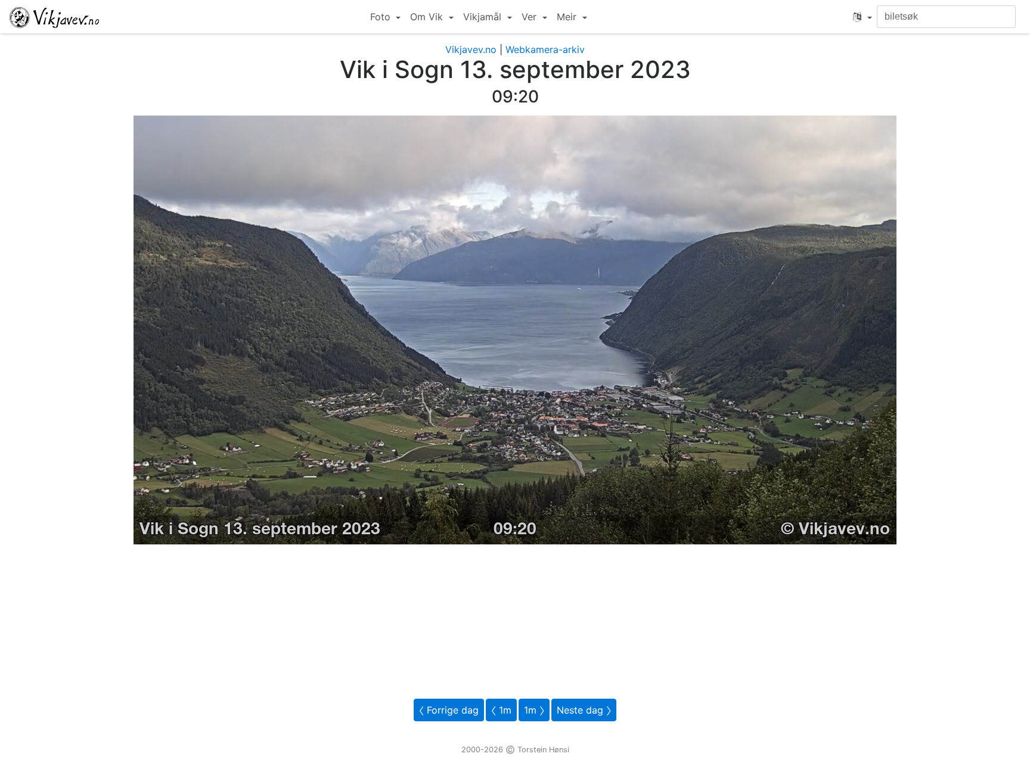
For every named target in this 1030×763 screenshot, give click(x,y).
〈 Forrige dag (449, 710)
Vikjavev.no (471, 49)
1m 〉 (534, 710)
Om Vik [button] (428, 17)
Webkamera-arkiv (545, 49)
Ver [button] (530, 17)
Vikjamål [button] (483, 17)
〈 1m (501, 710)
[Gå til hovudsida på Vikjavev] (54, 16)
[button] (862, 17)
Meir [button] (568, 17)
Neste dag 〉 (584, 710)
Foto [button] (381, 17)
